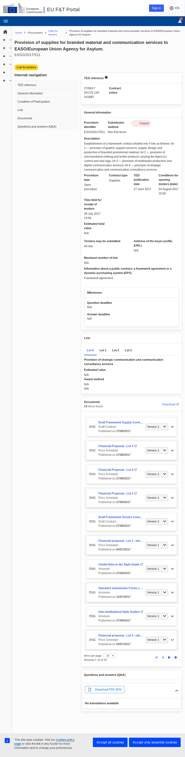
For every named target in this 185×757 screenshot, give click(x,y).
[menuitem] (5, 31)
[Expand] (10, 39)
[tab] (90, 350)
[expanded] (177, 691)
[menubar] (5, 55)
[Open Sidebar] (5, 21)
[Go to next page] (169, 657)
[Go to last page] (176, 657)
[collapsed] (172, 427)
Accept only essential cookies (155, 742)
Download (168, 404)
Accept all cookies (110, 742)
